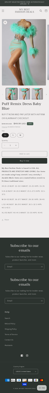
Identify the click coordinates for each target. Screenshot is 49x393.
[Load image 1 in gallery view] (11, 94)
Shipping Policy (11, 329)
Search (7, 318)
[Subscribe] (41, 267)
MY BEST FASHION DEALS (27, 388)
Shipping (4, 127)
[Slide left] (2, 94)
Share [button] (7, 220)
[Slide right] (46, 94)
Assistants (8, 345)
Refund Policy (10, 324)
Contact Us (9, 340)
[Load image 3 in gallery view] (37, 94)
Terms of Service (11, 334)
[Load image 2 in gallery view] (24, 94)
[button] (3, 10)
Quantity (5, 140)
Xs (5, 135)
